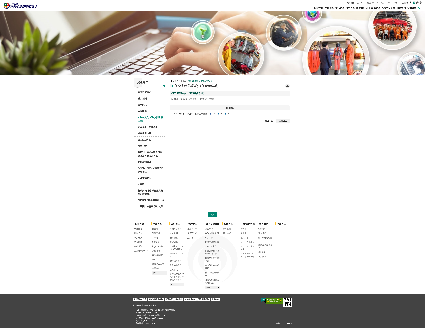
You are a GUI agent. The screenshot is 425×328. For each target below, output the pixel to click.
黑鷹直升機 (192, 229)
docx (213, 114)
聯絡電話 (138, 246)
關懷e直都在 (157, 255)
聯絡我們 (401, 8)
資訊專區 (339, 8)
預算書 (243, 229)
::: (344, 3)
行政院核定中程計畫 (212, 266)
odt (221, 114)
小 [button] (411, 3)
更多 (155, 273)
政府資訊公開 (363, 8)
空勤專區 (329, 8)
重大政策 (209, 238)
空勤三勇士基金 (247, 242)
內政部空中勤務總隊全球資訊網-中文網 (20, 5)
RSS (389, 3)
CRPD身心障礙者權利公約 (151, 200)
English (396, 3)
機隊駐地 (138, 242)
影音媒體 (227, 229)
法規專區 (209, 229)
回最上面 (283, 121)
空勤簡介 (138, 229)
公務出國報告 (211, 246)
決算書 (243, 233)
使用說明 (262, 252)
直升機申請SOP (141, 251)
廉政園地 (142, 111)
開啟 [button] (212, 214)
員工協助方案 (144, 139)
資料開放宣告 (190, 299)
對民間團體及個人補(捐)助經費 (247, 255)
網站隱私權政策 (140, 299)
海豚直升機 (192, 233)
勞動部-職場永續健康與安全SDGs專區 (150, 192)
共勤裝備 (156, 268)
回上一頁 (269, 121)
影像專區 (375, 8)
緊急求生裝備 (158, 264)
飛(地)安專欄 (157, 246)
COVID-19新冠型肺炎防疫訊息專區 (150, 170)
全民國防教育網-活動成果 (150, 206)
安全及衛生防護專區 (148, 127)
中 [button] (414, 3)
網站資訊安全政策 (156, 299)
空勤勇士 (411, 8)
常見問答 (380, 3)
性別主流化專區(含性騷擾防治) (150, 119)
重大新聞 (142, 98)
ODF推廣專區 (144, 178)
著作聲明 (178, 299)
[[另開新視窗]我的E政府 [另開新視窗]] (263, 300)
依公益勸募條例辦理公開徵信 (212, 252)
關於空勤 (318, 8)
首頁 (175, 81)
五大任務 (138, 238)
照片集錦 (227, 233)
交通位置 (169, 299)
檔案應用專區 (144, 133)
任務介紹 (156, 242)
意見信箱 (360, 3)
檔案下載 (142, 146)
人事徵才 (142, 184)
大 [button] (417, 3)
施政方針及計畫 (212, 233)
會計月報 (244, 238)
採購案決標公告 (212, 242)
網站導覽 (350, 3)
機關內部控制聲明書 (212, 259)
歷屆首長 (138, 233)
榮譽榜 (155, 229)
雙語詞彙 (370, 3)
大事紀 (155, 238)
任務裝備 (156, 259)
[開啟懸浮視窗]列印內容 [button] (287, 86)
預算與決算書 (388, 8)
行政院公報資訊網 (212, 274)
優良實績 (156, 233)
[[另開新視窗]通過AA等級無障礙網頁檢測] (274, 301)
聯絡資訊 (262, 229)
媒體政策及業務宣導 (247, 247)
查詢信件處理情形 (265, 239)
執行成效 (156, 251)
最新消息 (142, 105)
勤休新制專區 (144, 162)
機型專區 (350, 8)
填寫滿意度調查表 (265, 246)
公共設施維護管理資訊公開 (212, 281)
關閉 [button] (420, 2)
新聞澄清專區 (144, 92)
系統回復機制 (203, 299)
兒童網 (405, 3)
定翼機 (190, 238)
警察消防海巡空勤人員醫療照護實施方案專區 (150, 154)
